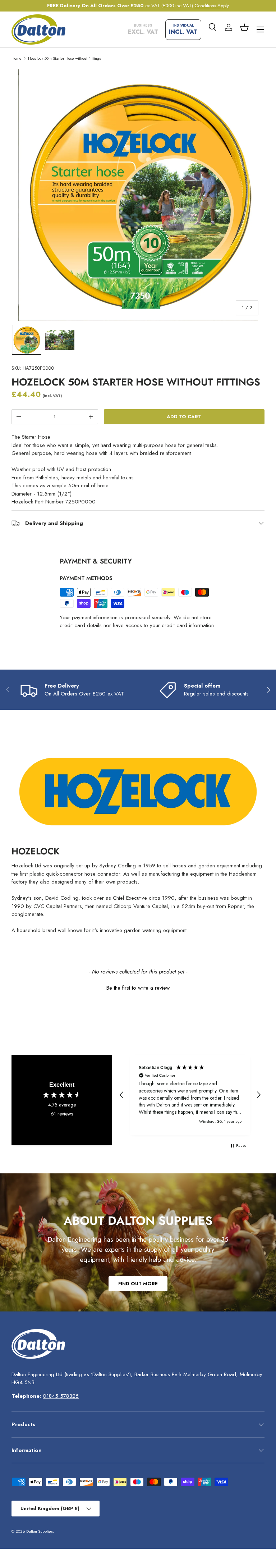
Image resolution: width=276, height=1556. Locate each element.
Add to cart (184, 416)
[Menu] (260, 29)
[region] (190, 1095)
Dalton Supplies (39, 1531)
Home (17, 58)
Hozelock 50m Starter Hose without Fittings (64, 58)
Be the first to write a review (138, 988)
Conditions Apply (211, 5)
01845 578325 (61, 1396)
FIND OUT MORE (138, 1283)
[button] (244, 27)
